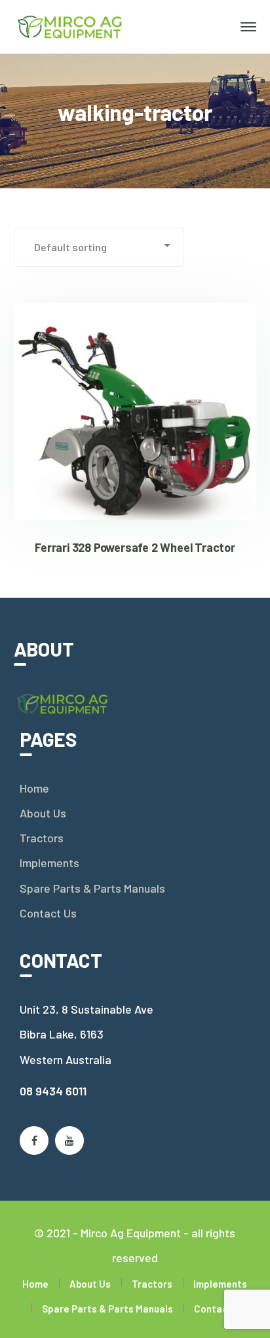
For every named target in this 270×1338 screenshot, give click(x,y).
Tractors (42, 838)
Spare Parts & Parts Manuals (92, 888)
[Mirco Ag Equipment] (70, 25)
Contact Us (48, 913)
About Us (43, 813)
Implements (49, 862)
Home (34, 788)
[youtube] (69, 1140)
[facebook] (34, 1140)
